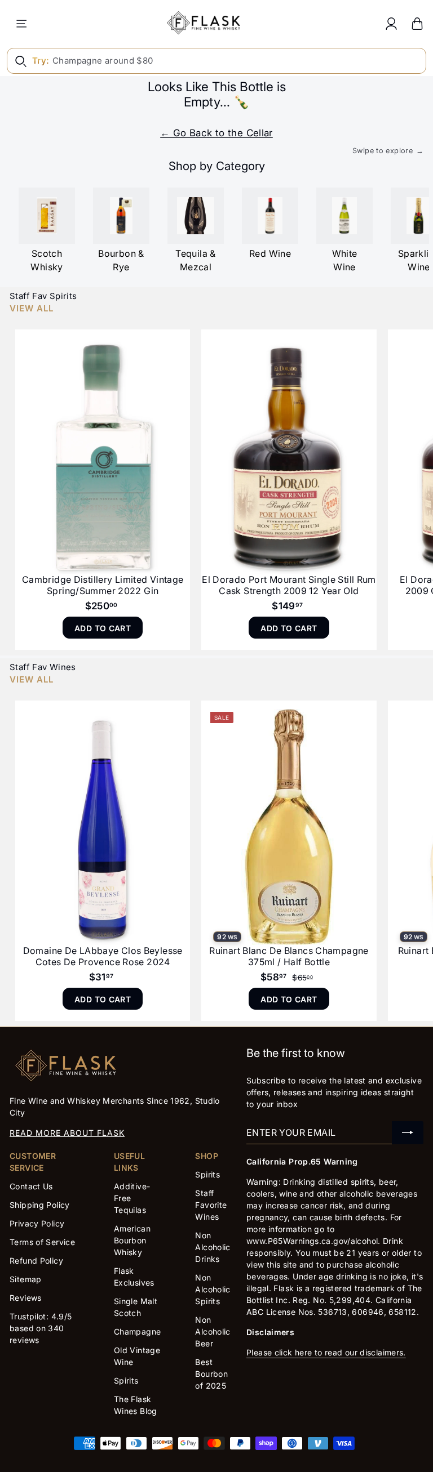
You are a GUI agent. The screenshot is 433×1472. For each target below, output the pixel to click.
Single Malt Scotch (135, 1307)
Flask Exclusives (134, 1276)
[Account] (391, 23)
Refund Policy (36, 1260)
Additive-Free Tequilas (132, 1198)
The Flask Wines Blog (135, 1405)
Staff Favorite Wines (211, 1204)
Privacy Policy (37, 1223)
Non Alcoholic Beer (212, 1331)
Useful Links (129, 1161)
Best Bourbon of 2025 (211, 1373)
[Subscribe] (407, 1132)
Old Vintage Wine (137, 1356)
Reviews (26, 1298)
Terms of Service (42, 1242)
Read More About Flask (67, 1133)
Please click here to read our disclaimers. (326, 1352)
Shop (206, 1156)
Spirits (126, 1380)
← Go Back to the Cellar (216, 133)
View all (32, 308)
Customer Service (33, 1161)
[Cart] (417, 23)
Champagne (137, 1331)
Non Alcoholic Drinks (212, 1247)
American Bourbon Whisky (132, 1240)
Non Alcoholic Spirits (212, 1289)
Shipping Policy (40, 1205)
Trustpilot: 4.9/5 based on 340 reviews (41, 1328)
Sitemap (26, 1279)
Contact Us (31, 1186)
